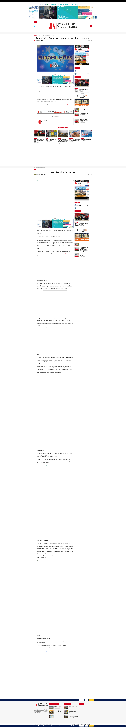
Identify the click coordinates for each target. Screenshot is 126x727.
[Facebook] (86, 26)
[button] (91, 26)
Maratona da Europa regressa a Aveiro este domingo (57, 711)
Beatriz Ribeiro (77, 91)
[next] (91, 22)
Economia (35, 35)
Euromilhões (56, 116)
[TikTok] (88, 26)
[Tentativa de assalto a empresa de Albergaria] (51, 707)
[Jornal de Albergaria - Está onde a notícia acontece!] (63, 26)
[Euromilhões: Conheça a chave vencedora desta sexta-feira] (77, 121)
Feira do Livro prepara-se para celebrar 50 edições (84, 109)
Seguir (88, 73)
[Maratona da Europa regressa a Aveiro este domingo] (51, 712)
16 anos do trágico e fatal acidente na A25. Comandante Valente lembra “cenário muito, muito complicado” (84, 115)
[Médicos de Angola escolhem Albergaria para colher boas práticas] (82, 83)
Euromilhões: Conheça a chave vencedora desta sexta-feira (84, 120)
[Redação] (35, 40)
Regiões (47, 138)
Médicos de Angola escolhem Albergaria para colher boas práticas (81, 90)
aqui (67, 104)
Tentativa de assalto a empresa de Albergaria (57, 707)
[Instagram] (87, 26)
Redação (41, 40)
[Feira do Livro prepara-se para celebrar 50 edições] (77, 110)
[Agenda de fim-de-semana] (86, 133)
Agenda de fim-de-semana (86, 139)
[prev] (90, 22)
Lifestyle (83, 138)
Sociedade (76, 115)
